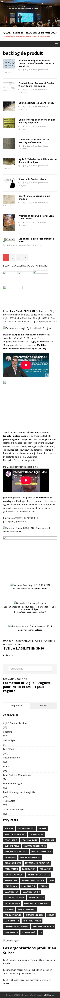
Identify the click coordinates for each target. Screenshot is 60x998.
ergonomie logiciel (30, 857)
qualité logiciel (34, 915)
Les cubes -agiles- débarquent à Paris (36, 240)
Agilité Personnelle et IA (15, 723)
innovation (11, 880)
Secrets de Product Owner (33, 179)
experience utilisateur (37, 863)
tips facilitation (32, 920)
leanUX (43, 886)
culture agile (12, 846)
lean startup (28, 886)
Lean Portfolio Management (17, 774)
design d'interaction (16, 851)
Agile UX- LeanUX (26, 828)
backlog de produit (15, 834)
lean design (11, 886)
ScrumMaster (12, 920)
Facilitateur (11, 869)
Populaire (16, 705)
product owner (13, 915)
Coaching (7, 731)
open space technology (37, 903)
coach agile (11, 840)
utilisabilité (28, 932)
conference (48, 840)
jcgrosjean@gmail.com (45, 321)
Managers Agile (35, 446)
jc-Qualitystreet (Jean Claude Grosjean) (25, 245)
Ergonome (10, 857)
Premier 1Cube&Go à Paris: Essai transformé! (36, 217)
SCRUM (50, 915)
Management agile (12, 783)
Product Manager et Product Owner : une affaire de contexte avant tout (36, 63)
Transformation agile (13, 809)
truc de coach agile (43, 926)
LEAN (6, 766)
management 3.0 (31, 892)
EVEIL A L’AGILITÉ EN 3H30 (23, 648)
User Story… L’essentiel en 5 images (34, 197)
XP (40, 932)
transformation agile (16, 926)
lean (51, 880)
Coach (6, 432)
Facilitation (8, 748)
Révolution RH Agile (31, 318)
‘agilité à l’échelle (43, 435)
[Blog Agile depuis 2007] (30, 25)
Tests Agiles (9, 800)
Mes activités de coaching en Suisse (21, 460)
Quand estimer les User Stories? (36, 102)
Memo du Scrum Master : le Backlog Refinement (33, 141)
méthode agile (12, 903)
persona (9, 909)
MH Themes (49, 995)
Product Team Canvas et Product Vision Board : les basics (36, 84)
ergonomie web (13, 863)
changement (36, 834)
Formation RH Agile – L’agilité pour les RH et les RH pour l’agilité (27, 687)
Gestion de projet (11, 757)
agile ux (9, 828)
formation (45, 869)
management (11, 892)
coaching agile (29, 840)
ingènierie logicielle (39, 874)
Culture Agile (9, 740)
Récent (43, 705)
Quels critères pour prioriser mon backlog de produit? (36, 121)
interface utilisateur (33, 880)
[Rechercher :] (30, 669)
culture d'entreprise (34, 846)
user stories (11, 932)
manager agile (36, 897)
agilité (42, 828)
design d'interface (41, 851)
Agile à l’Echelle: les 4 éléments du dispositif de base (37, 160)
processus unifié (27, 909)
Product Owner (18, 446)
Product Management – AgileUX (19, 792)
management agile (14, 897)
